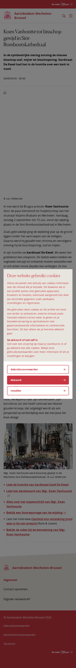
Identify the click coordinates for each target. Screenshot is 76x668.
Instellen (16, 390)
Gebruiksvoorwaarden (24, 369)
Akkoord (16, 380)
